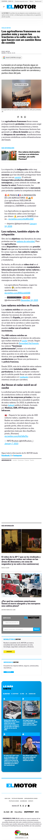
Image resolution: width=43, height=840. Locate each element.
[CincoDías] (18, 812)
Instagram (17, 455)
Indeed (11, 405)
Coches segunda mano (21, 1)
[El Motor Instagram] (23, 806)
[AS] (12, 812)
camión (18, 177)
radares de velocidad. (26, 241)
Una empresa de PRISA (21, 833)
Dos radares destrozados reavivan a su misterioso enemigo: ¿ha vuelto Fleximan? (29, 155)
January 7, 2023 (11, 443)
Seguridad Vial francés (29, 343)
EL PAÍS (22, 693)
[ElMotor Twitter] (20, 806)
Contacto (30, 801)
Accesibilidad (23, 801)
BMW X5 (10, 1)
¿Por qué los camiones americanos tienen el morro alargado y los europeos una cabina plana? (21, 603)
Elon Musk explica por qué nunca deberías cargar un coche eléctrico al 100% (30, 758)
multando (24, 377)
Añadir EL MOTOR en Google (13, 57)
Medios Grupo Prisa (21, 837)
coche (24, 340)
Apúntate (9, 651)
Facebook (6, 455)
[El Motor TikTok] (25, 806)
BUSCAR (9, 672)
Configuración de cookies (30, 798)
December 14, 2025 (29, 300)
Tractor (32, 460)
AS (26, 693)
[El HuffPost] (29, 812)
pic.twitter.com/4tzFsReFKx (16, 436)
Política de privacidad (17, 798)
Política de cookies (14, 801)
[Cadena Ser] (37, 812)
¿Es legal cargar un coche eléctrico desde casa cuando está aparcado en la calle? (30, 722)
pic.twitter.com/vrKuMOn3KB (21, 219)
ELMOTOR (6, 693)
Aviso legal (7, 798)
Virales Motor (6, 28)
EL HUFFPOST (14, 693)
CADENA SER (32, 693)
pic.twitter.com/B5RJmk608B (17, 293)
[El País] (7, 812)
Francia (27, 460)
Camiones (21, 460)
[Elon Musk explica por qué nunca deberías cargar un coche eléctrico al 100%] (31, 754)
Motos (32, 1)
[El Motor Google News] (29, 806)
